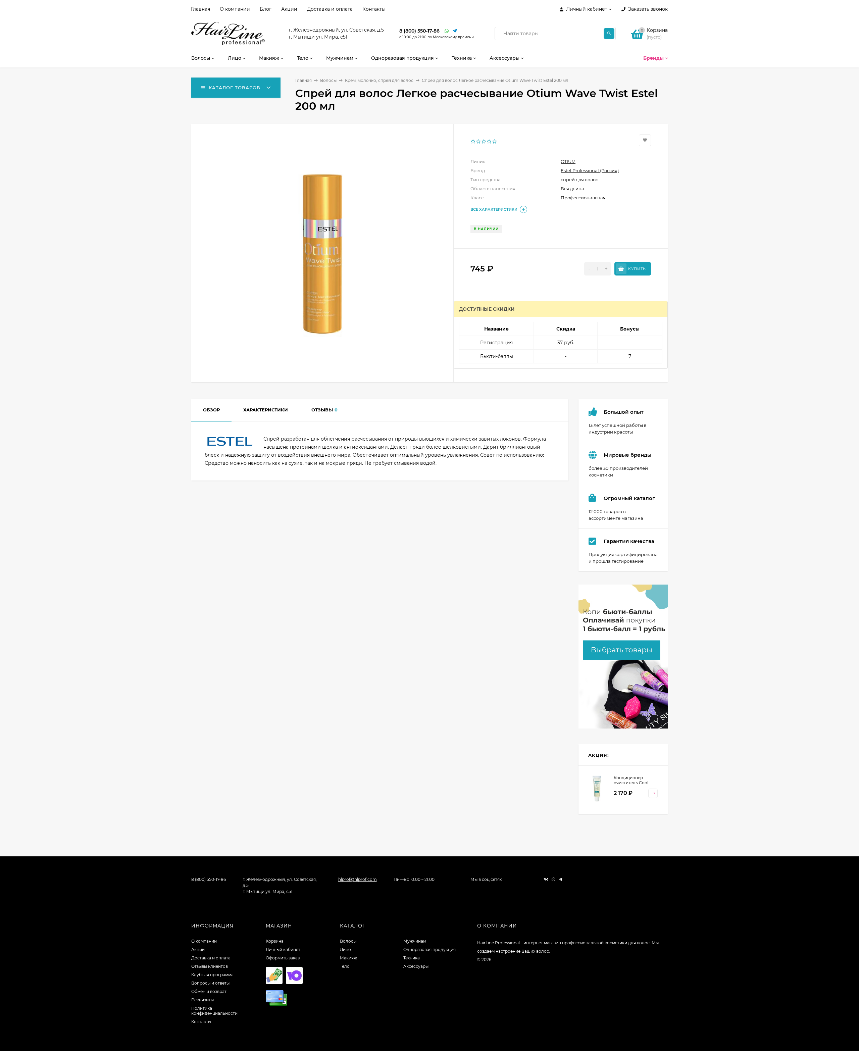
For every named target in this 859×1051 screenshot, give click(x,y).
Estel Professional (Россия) (590, 170)
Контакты (374, 9)
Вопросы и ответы (210, 983)
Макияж (348, 957)
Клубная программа (212, 974)
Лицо (345, 949)
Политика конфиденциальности (214, 1011)
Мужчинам (414, 941)
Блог (265, 9)
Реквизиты (202, 999)
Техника (411, 957)
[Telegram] (455, 31)
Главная (200, 9)
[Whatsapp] (447, 31)
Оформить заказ (283, 957)
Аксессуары (415, 966)
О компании (235, 9)
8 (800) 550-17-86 (419, 31)
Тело (345, 966)
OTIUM (568, 161)
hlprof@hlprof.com (357, 879)
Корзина (275, 941)
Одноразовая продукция (429, 949)
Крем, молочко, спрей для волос (379, 80)
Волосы (328, 80)
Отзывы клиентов (209, 966)
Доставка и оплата (330, 9)
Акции (289, 9)
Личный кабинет (283, 949)
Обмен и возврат (208, 991)
